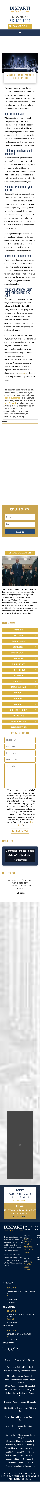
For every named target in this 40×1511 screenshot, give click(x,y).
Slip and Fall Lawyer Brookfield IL (19, 1459)
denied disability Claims (19, 727)
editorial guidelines (11, 398)
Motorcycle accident (19, 641)
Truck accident (19, 635)
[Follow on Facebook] (4, 1349)
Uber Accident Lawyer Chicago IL (20, 1386)
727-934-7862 (12, 1340)
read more (8, 441)
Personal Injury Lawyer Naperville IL (19, 1448)
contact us (22, 373)
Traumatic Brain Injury (19, 687)
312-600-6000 (20, 20)
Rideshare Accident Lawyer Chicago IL (20, 1402)
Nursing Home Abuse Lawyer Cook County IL (20, 1436)
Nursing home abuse (18, 670)
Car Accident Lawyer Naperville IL (20, 1441)
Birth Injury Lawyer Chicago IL (19, 1376)
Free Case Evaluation (18, 553)
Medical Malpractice (19, 664)
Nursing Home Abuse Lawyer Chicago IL (20, 1409)
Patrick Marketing (24, 1367)
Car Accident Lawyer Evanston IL (19, 1462)
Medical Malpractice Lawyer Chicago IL (20, 1394)
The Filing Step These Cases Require (28, 1266)
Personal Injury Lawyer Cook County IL (20, 1427)
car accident (18, 630)
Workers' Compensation (19, 721)
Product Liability (18, 681)
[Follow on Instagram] (8, 1349)
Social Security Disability (18, 710)
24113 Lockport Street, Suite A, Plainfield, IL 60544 (22, 1315)
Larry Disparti (9, 403)
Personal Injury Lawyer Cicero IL (19, 1445)
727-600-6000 (20, 1200)
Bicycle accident (18, 647)
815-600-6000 (12, 1322)
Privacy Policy (20, 1360)
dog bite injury (19, 658)
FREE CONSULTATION (18, 26)
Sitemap (31, 1360)
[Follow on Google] (18, 1349)
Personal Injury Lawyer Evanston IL (20, 1466)
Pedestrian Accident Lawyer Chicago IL (20, 1418)
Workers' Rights (18, 716)
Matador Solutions (28, 1371)
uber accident (18, 693)
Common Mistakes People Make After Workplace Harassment (20, 855)
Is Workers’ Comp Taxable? (15, 428)
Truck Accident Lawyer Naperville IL (19, 1455)
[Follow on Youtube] (13, 1349)
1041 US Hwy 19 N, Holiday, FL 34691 (20, 1334)
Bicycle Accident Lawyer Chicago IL (19, 1390)
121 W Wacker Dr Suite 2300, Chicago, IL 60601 (21, 1292)
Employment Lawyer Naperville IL (20, 1452)
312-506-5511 (12, 1302)
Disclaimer (10, 1360)
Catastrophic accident (18, 653)
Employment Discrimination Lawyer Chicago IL (20, 1381)
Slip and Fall (18, 675)
